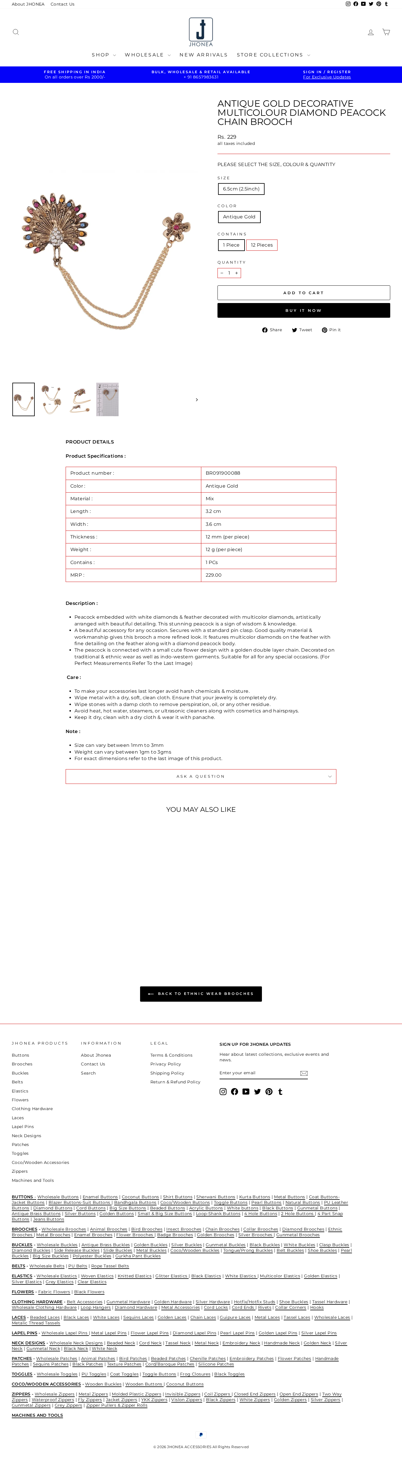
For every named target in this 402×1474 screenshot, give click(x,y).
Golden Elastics (320, 1276)
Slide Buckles (117, 1250)
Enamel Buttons (100, 1196)
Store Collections (271, 55)
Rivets (264, 1307)
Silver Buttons (80, 1213)
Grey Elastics (60, 1281)
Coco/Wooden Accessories (40, 1162)
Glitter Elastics (172, 1276)
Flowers (20, 1099)
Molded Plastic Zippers (136, 1394)
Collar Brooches (260, 1229)
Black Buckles (265, 1244)
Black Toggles (229, 1374)
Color (227, 206)
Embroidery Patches (252, 1358)
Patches (20, 1144)
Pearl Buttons (266, 1202)
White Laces (106, 1317)
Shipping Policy (167, 1073)
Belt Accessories (84, 1301)
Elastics (20, 1091)
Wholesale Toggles (57, 1374)
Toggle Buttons (231, 1202)
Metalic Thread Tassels (36, 1323)
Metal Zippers (93, 1394)
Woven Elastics (97, 1276)
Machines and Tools (33, 1180)
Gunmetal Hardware (128, 1301)
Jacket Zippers (121, 1399)
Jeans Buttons (48, 1219)
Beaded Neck (121, 1343)
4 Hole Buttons (260, 1213)
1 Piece (231, 245)
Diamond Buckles (31, 1250)
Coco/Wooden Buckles (195, 1250)
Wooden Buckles (103, 1384)
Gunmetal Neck (43, 1348)
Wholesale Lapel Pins (65, 1333)
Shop (102, 55)
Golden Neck (317, 1343)
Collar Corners (290, 1307)
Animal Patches (98, 1358)
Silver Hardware (213, 1301)
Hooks (317, 1307)
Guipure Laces (235, 1317)
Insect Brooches (183, 1229)
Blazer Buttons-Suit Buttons (80, 1202)
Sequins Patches (51, 1364)
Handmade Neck (282, 1343)
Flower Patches (294, 1358)
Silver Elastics (27, 1281)
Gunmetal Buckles (225, 1244)
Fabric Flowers (54, 1291)
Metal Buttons (289, 1196)
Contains (232, 234)
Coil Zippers (217, 1394)
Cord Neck (150, 1343)
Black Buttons (277, 1208)
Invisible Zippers (182, 1394)
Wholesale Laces (332, 1317)
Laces (18, 1117)
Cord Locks (216, 1307)
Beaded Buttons (167, 1208)
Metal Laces (267, 1317)
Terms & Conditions (171, 1055)
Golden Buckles (151, 1244)
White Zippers (255, 1399)
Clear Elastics (92, 1281)
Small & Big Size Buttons (165, 1213)
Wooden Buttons (144, 1384)
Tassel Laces (297, 1317)
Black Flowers (89, 1291)
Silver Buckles (186, 1244)
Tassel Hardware (330, 1301)
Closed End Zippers (254, 1394)
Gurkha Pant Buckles (138, 1256)
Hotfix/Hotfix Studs (254, 1301)
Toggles (20, 1153)
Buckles (20, 1073)
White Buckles (299, 1244)
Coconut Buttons (140, 1196)
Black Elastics (206, 1276)
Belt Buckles (290, 1250)
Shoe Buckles (322, 1250)
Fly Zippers (90, 1399)
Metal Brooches (53, 1234)
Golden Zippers (290, 1399)
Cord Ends (243, 1307)
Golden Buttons (116, 1213)
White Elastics (241, 1276)
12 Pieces (262, 245)
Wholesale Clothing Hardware (44, 1307)
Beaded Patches (168, 1358)
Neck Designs (26, 1135)
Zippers (20, 1171)
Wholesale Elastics (56, 1276)
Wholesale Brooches (63, 1229)
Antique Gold (239, 217)
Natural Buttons (302, 1202)
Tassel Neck (177, 1343)
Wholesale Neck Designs (76, 1343)
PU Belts (77, 1266)
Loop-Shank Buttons (218, 1213)
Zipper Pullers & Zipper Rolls (117, 1405)
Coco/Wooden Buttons (185, 1202)
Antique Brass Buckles (106, 1244)
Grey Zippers (68, 1405)
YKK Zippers (154, 1399)
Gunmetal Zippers (31, 1405)
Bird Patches (133, 1358)
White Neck (104, 1348)
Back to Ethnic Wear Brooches (205, 993)
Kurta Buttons (254, 1196)
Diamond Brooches (303, 1229)
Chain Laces (203, 1317)
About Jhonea (96, 1055)
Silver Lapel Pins (319, 1333)
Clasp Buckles (334, 1244)
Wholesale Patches (56, 1358)
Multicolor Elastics (280, 1276)
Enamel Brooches (93, 1234)
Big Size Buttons (127, 1208)
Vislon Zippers (186, 1399)
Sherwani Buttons (215, 1196)
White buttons (242, 1208)
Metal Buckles (151, 1250)
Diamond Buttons (52, 1208)
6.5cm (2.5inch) (241, 189)
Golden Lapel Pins (278, 1333)
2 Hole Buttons (298, 1213)
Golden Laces (172, 1317)
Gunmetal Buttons (317, 1208)
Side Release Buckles (76, 1250)
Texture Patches (124, 1364)
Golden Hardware (173, 1301)
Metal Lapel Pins (109, 1333)
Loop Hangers (96, 1307)
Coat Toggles (124, 1374)
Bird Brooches (146, 1229)
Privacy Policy (165, 1064)
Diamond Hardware (136, 1307)
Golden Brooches (215, 1234)
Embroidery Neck (241, 1343)
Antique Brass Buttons (36, 1213)
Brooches (22, 1064)
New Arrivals (204, 55)
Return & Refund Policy (175, 1082)
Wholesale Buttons (58, 1196)
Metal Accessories (180, 1307)
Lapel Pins (23, 1126)
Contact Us (63, 4)
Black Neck (76, 1348)
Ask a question (201, 776)
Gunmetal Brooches (298, 1234)
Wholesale (145, 55)
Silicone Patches (216, 1364)
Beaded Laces (45, 1317)
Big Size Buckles (51, 1256)
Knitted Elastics (135, 1276)
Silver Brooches (256, 1234)
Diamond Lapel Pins (194, 1333)
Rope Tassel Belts (110, 1266)
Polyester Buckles (92, 1256)
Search (88, 1073)
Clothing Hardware (32, 1108)
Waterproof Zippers (53, 1399)
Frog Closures (195, 1374)
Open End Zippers (299, 1394)
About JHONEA (28, 4)
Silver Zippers (325, 1399)
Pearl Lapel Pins (237, 1333)
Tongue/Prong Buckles (248, 1250)
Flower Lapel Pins (150, 1333)
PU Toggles (94, 1374)
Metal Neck (207, 1343)
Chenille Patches (208, 1358)
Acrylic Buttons (206, 1208)
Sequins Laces (138, 1317)
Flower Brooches (135, 1234)
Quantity (231, 262)
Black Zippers (220, 1399)
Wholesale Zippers (55, 1394)
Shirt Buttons (177, 1196)
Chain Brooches (222, 1229)
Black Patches (87, 1364)
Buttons (20, 1055)
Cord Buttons (91, 1208)
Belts (17, 1082)
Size (223, 178)
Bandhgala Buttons (135, 1202)
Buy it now (303, 310)
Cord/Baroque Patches (170, 1364)
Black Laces (76, 1317)
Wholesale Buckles (57, 1244)
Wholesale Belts (46, 1266)
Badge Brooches (175, 1234)
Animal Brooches (108, 1229)
